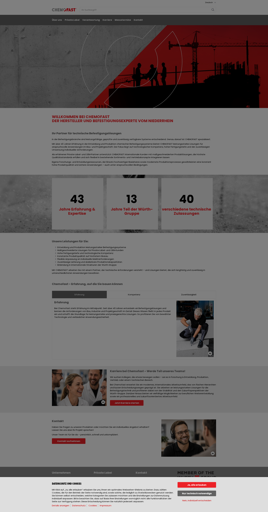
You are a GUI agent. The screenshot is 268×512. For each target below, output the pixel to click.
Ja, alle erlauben (196, 484)
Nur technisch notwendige (197, 493)
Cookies (92, 505)
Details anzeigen (60, 505)
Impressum (105, 505)
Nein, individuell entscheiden (196, 500)
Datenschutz (79, 505)
